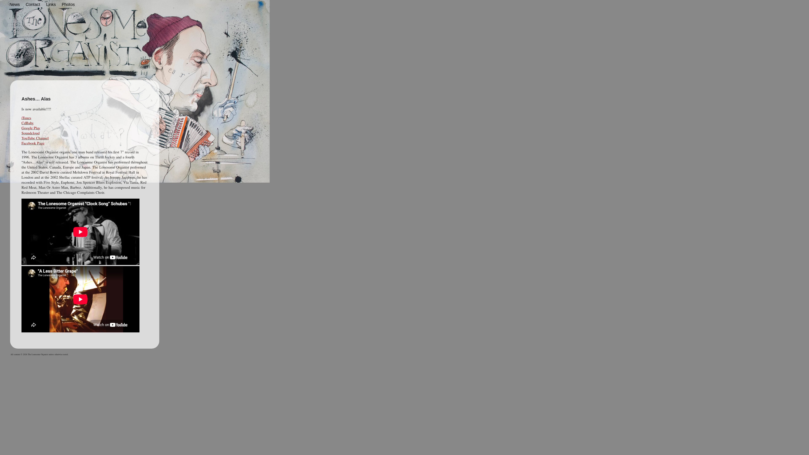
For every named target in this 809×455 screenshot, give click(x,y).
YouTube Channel (35, 138)
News (14, 4)
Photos (68, 4)
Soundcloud (30, 132)
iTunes (26, 117)
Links (51, 4)
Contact (33, 4)
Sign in (208, 5)
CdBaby (27, 122)
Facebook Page (32, 143)
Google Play (30, 127)
